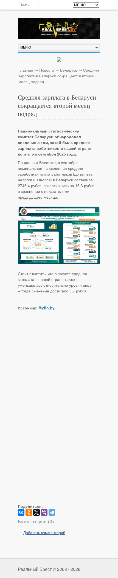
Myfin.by (46, 308)
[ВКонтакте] (21, 512)
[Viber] (44, 512)
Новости (46, 70)
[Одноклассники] (29, 512)
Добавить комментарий (44, 532)
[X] (36, 512)
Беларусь (68, 70)
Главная (25, 70)
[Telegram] (52, 512)
